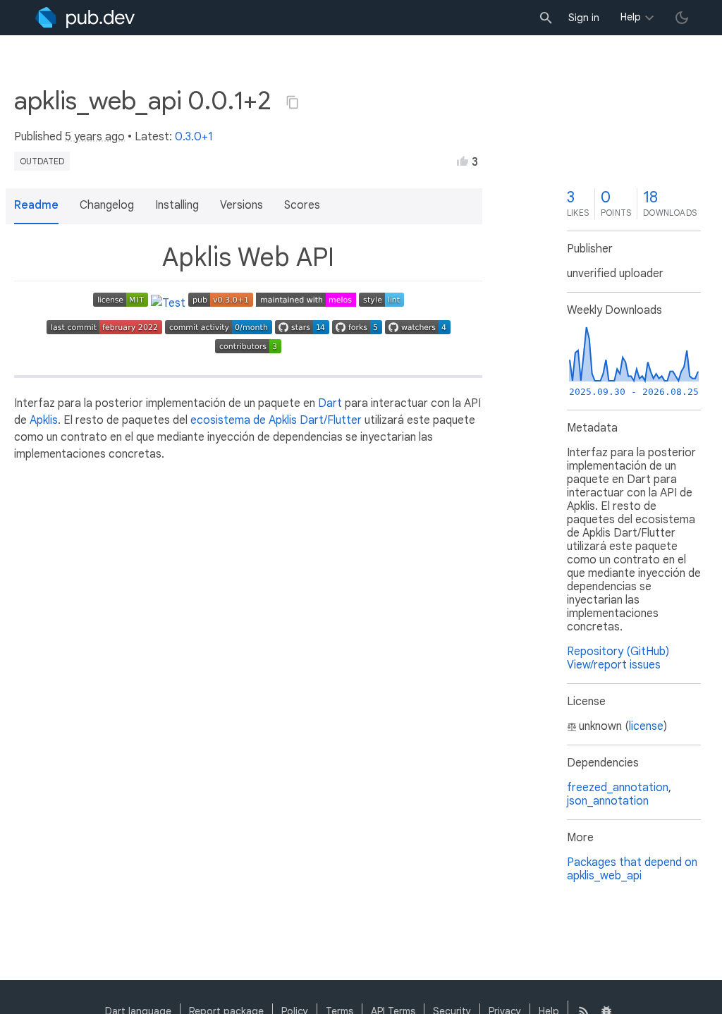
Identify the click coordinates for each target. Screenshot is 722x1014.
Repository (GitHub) (618, 652)
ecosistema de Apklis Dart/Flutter (276, 420)
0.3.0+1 (194, 137)
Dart (330, 403)
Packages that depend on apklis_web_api (632, 869)
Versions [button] (241, 205)
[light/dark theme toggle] (681, 17)
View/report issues (614, 665)
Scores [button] (302, 205)
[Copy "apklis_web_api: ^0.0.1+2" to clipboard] (293, 102)
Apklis (44, 420)
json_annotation (608, 801)
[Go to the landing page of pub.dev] (85, 17)
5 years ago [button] (95, 137)
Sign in (583, 17)
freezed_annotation (617, 788)
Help (630, 17)
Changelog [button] (107, 205)
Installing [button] (177, 205)
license (646, 726)
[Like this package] (462, 161)
